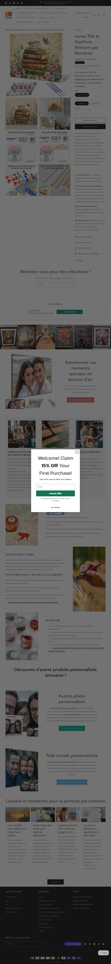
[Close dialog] (77, 452)
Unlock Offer (55, 493)
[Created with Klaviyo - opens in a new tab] (55, 513)
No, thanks (55, 507)
